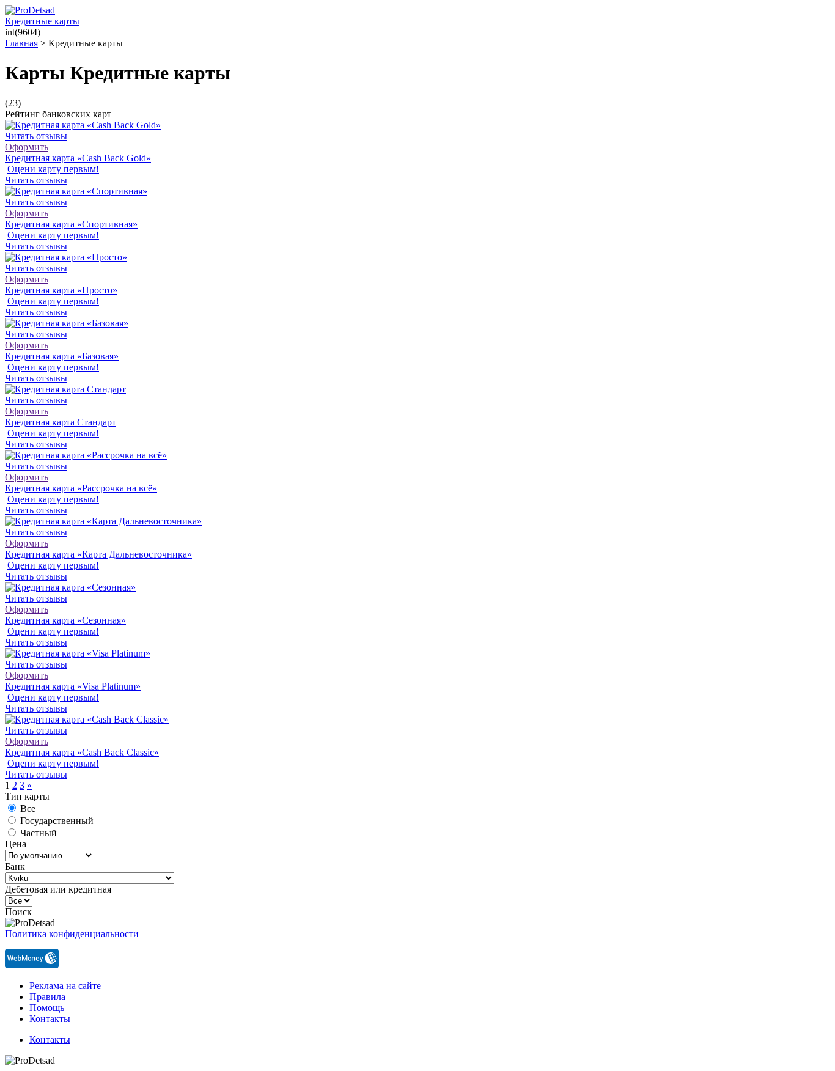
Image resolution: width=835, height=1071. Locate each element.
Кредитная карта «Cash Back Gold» (78, 158)
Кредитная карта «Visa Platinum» (73, 686)
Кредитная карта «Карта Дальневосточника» (98, 554)
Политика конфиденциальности (72, 934)
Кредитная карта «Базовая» (62, 356)
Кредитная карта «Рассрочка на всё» (81, 488)
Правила (47, 997)
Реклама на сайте (65, 986)
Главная (21, 43)
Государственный (57, 820)
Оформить (26, 147)
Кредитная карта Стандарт (60, 422)
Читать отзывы (36, 136)
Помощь (46, 1008)
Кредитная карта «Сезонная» (65, 620)
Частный (38, 833)
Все (27, 808)
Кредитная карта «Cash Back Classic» (82, 752)
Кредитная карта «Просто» (61, 290)
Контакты (49, 1019)
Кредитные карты (42, 21)
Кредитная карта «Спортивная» (71, 224)
